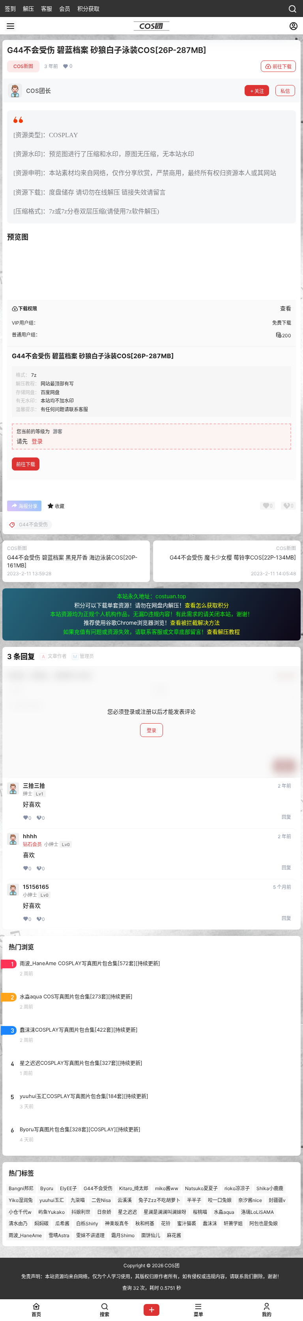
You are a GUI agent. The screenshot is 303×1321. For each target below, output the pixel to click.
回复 (286, 817)
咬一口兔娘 (220, 1200)
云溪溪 (125, 1200)
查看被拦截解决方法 (195, 622)
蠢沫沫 (210, 1224)
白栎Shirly (87, 1224)
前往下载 (282, 67)
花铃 (165, 1224)
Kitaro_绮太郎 (133, 1188)
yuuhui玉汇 (51, 1200)
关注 (259, 91)
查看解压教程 (223, 631)
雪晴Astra (59, 1236)
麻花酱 (174, 1236)
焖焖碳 (41, 1224)
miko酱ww (166, 1188)
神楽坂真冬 (117, 1224)
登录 (37, 441)
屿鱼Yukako (51, 1212)
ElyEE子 (68, 1188)
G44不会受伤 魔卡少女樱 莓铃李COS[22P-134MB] (233, 557)
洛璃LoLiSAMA (257, 1212)
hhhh (30, 836)
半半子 (194, 1200)
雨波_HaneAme (25, 1236)
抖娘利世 (80, 1212)
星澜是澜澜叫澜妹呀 (165, 1212)
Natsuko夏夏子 (201, 1188)
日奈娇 (104, 1212)
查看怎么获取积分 (207, 605)
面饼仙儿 (150, 1236)
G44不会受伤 (98, 1188)
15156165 (36, 887)
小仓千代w (20, 1212)
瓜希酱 (62, 1224)
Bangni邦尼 (21, 1188)
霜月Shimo (123, 1236)
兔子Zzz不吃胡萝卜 (159, 1200)
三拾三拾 (34, 785)
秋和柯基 (144, 1224)
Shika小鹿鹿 (269, 1188)
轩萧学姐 (233, 1224)
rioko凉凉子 (237, 1188)
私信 (285, 91)
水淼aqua (224, 1212)
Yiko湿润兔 (21, 1200)
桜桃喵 (200, 1212)
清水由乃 (18, 1224)
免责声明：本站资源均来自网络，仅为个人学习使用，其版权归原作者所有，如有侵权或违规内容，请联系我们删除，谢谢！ (151, 1276)
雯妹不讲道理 (90, 1236)
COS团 (171, 1265)
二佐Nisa (101, 1200)
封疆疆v (277, 1200)
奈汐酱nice (250, 1200)
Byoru (46, 1188)
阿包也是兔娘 (263, 1224)
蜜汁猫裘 (186, 1224)
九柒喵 (78, 1200)
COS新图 (23, 66)
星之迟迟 (127, 1212)
